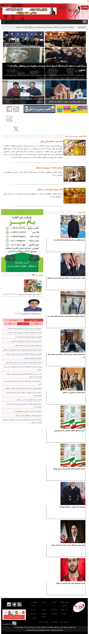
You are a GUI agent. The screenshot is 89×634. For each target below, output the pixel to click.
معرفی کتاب (64, 622)
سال (10, 323)
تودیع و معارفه (44, 615)
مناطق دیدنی (44, 622)
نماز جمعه (64, 609)
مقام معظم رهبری (64, 604)
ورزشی (43, 609)
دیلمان (64, 613)
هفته (36, 323)
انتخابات (54, 622)
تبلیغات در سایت (33, 604)
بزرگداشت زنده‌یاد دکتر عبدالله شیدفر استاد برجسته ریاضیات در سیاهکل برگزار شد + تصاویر (44, 27)
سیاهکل (54, 609)
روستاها (33, 613)
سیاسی (43, 602)
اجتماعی (54, 613)
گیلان (54, 602)
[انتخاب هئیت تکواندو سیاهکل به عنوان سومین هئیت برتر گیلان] (23, 92)
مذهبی (33, 609)
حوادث (33, 617)
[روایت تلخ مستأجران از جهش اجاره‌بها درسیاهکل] (66, 92)
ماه (23, 323)
